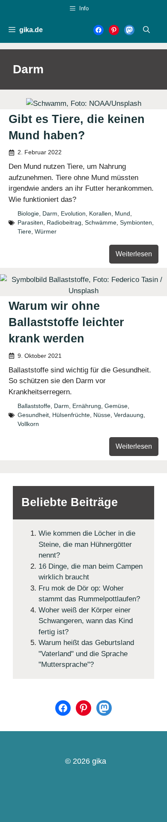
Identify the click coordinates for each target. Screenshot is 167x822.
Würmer (46, 231)
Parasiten (30, 222)
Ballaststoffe (34, 405)
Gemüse (116, 405)
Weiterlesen (134, 254)
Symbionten (136, 222)
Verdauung (128, 414)
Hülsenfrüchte (71, 414)
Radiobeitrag (64, 222)
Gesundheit (33, 414)
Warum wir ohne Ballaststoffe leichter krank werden (66, 322)
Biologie (28, 213)
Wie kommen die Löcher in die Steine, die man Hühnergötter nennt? (87, 544)
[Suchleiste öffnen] (146, 30)
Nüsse (101, 414)
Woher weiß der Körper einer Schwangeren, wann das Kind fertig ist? (86, 621)
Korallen (100, 213)
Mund (122, 213)
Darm (49, 213)
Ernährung (86, 405)
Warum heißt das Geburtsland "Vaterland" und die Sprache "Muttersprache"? (86, 654)
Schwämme (100, 222)
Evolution (73, 213)
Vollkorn (28, 423)
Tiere (24, 231)
